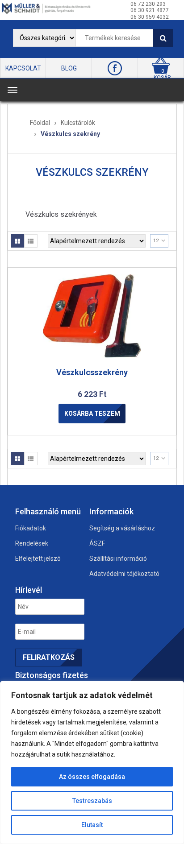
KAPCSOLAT (23, 68)
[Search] (163, 38)
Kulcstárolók (78, 122)
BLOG (69, 68)
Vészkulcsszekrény (92, 372)
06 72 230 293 (148, 4)
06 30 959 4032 (149, 17)
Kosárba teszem (92, 413)
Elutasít (92, 824)
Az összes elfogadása (92, 776)
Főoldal (40, 122)
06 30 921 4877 (149, 10)
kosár (162, 77)
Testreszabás (92, 800)
